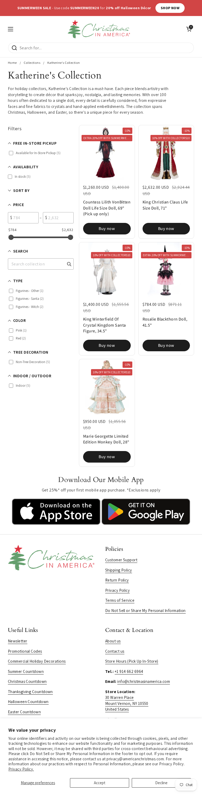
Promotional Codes (25, 651)
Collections (32, 63)
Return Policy (117, 580)
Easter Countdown (24, 711)
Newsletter (17, 640)
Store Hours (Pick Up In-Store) (131, 661)
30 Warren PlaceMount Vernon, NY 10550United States (126, 703)
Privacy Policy (117, 590)
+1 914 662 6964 (129, 671)
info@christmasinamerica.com (143, 681)
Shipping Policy (118, 570)
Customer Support (121, 559)
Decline (161, 782)
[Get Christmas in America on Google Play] (146, 523)
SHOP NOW (170, 8)
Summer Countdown (26, 671)
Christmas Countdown (27, 681)
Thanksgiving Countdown (30, 691)
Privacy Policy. (21, 769)
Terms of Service (119, 600)
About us (113, 640)
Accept (99, 782)
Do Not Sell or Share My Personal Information (145, 610)
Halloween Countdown (28, 701)
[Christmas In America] (100, 29)
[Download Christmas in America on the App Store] (57, 523)
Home (12, 63)
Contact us (114, 651)
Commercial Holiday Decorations (37, 661)
